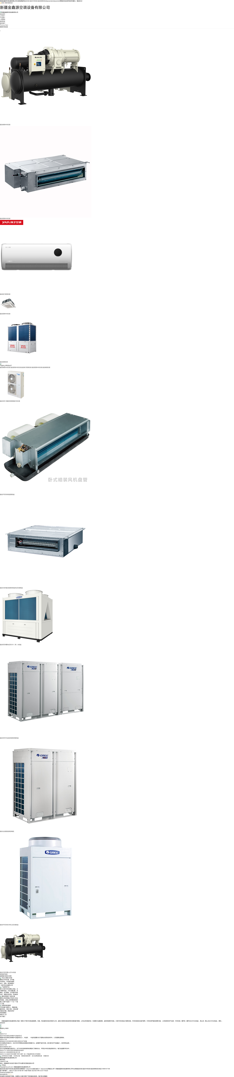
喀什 (23, 1070)
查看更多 (2, 1023)
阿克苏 (46, 1070)
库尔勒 (19, 1070)
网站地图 (2, 1074)
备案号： (11, 1074)
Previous (2, 25)
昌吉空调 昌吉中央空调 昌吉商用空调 (35, 1)
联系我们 (2, 23)
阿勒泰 (29, 1070)
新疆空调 (46, 1056)
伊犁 (38, 1070)
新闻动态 (2, 21)
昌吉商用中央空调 (5, 367)
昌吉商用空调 (46, 367)
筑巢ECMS (10, 1072)
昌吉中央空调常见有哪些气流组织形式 (11, 1036)
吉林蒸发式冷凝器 (7, 1056)
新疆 (25, 1070)
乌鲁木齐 (11, 1070)
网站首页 (2, 14)
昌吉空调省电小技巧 (6, 1047)
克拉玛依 (34, 1070)
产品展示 (2, 18)
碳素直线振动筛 (25, 1056)
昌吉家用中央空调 (16, 367)
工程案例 (2, 19)
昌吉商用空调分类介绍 (13, 1052)
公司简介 (2, 16)
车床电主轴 (17, 1056)
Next (6, 25)
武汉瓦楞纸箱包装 (37, 1056)
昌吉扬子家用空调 (26, 367)
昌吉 (15, 1070)
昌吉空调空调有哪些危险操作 (15, 1050)
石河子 (42, 1070)
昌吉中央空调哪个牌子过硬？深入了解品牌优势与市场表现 (23, 1054)
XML (6, 1074)
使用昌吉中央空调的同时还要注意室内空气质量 (13, 1041)
